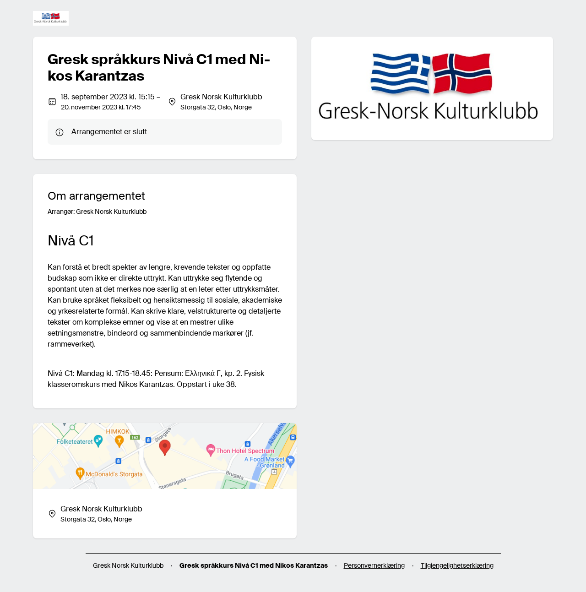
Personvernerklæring (374, 565)
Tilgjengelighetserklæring (457, 565)
